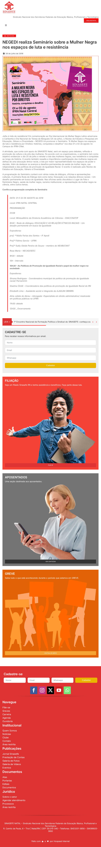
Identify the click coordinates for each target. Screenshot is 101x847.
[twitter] (50, 690)
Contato (6, 741)
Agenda (6, 718)
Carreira (6, 714)
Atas (4, 777)
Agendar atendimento (13, 800)
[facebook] (33, 690)
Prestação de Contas (13, 757)
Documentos (9, 787)
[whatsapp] (67, 690)
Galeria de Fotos (11, 760)
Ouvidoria (7, 721)
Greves (6, 711)
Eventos (6, 767)
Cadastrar (50, 365)
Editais (5, 784)
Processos (8, 803)
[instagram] (42, 690)
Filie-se (6, 707)
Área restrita (9, 744)
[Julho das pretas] (47, 57)
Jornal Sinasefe (10, 754)
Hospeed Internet (62, 841)
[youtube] (58, 690)
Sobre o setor (9, 797)
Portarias (7, 780)
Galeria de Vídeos (11, 764)
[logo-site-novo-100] (9, 2)
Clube (5, 737)
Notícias (6, 734)
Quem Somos (9, 730)
